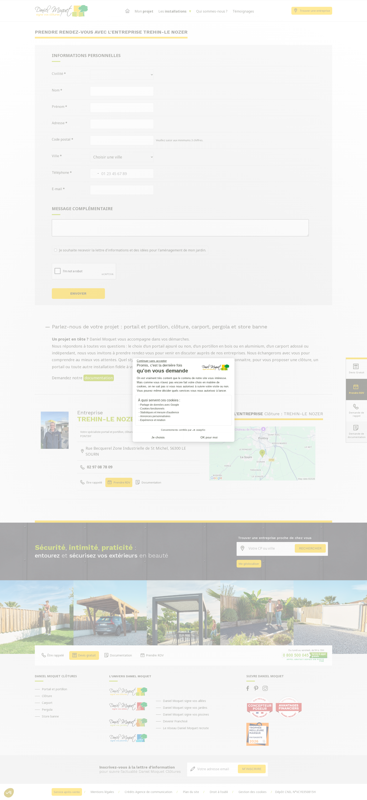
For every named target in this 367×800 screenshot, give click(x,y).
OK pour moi (208, 437)
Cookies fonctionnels (152, 408)
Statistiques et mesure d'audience (159, 412)
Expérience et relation (152, 420)
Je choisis (158, 437)
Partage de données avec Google (159, 404)
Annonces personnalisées (155, 416)
